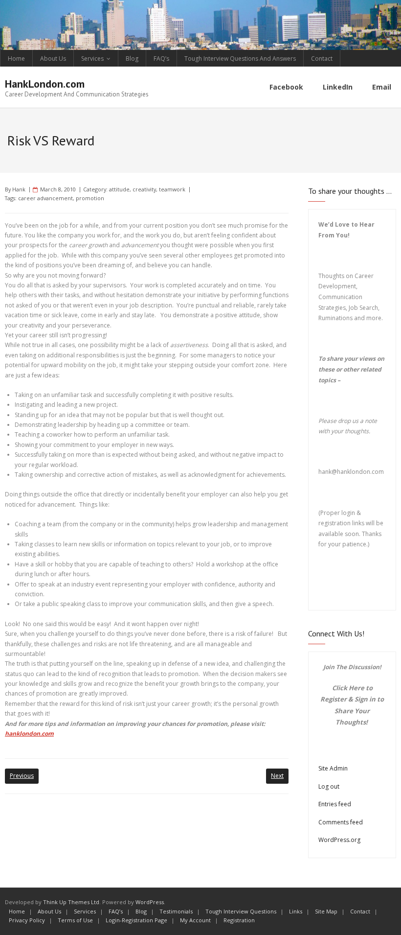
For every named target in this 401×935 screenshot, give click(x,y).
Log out (328, 786)
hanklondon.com (29, 733)
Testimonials (176, 911)
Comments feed (340, 822)
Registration (239, 920)
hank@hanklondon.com (351, 472)
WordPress (149, 902)
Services (92, 58)
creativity (144, 189)
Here (356, 687)
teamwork (172, 189)
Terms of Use (75, 920)
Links (295, 911)
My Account (195, 920)
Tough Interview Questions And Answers (240, 58)
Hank (18, 189)
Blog (132, 58)
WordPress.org (339, 840)
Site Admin (333, 768)
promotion (90, 198)
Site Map (326, 911)
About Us (53, 58)
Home (16, 58)
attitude (119, 189)
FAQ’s (161, 58)
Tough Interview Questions (240, 911)
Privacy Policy (27, 920)
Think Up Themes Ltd (71, 902)
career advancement (45, 198)
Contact (322, 58)
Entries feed (334, 804)
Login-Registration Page (136, 920)
